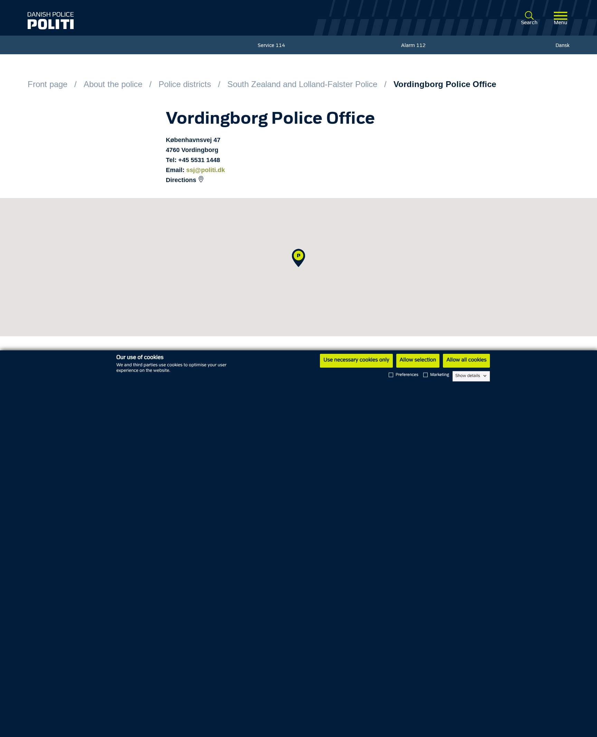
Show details (467, 376)
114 (280, 46)
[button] (298, 258)
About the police (113, 84)
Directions (181, 180)
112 (421, 46)
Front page (47, 84)
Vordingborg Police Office (445, 84)
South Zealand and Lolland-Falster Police (302, 84)
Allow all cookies (466, 360)
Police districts (185, 84)
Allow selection (418, 360)
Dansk (562, 46)
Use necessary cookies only (356, 360)
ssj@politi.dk (205, 170)
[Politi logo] (137, 20)
